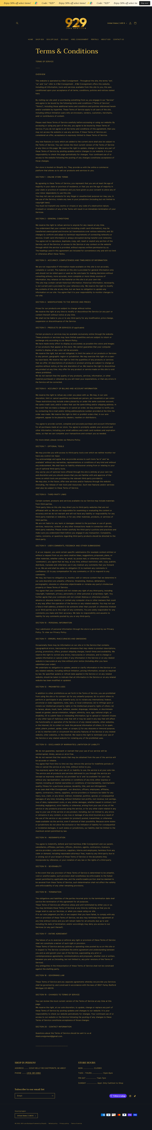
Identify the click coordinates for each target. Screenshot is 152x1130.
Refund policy (53, 1123)
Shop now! (144, 3)
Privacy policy (64, 1123)
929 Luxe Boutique (27, 1123)
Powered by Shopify (39, 1123)
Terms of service (76, 1123)
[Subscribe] (52, 1095)
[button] (17, 23)
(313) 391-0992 (34, 1073)
